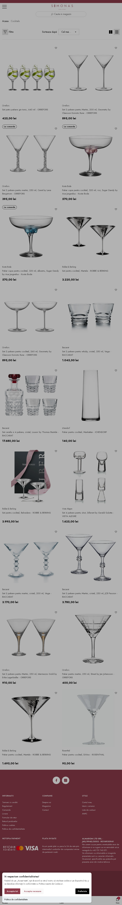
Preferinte (82, 891)
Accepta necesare (32, 891)
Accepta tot (12, 891)
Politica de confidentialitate (16, 899)
